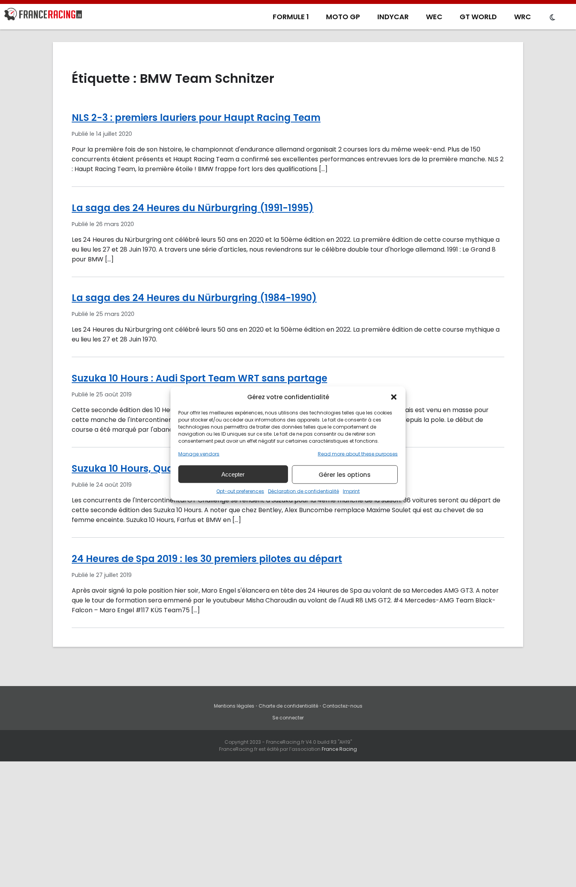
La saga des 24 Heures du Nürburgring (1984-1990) (194, 297)
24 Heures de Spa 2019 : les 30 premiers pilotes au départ (207, 558)
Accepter (233, 474)
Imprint (351, 491)
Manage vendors (198, 454)
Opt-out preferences (240, 491)
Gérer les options (345, 474)
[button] (394, 397)
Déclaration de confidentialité (303, 491)
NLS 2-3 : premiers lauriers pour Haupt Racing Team (196, 117)
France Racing (339, 749)
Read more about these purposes (358, 454)
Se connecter (288, 717)
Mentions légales (234, 706)
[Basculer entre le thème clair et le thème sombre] (552, 17)
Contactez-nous (342, 706)
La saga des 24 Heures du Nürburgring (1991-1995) (192, 207)
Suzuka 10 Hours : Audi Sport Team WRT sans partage (199, 378)
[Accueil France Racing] (43, 16)
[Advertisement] (288, 828)
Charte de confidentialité (288, 706)
